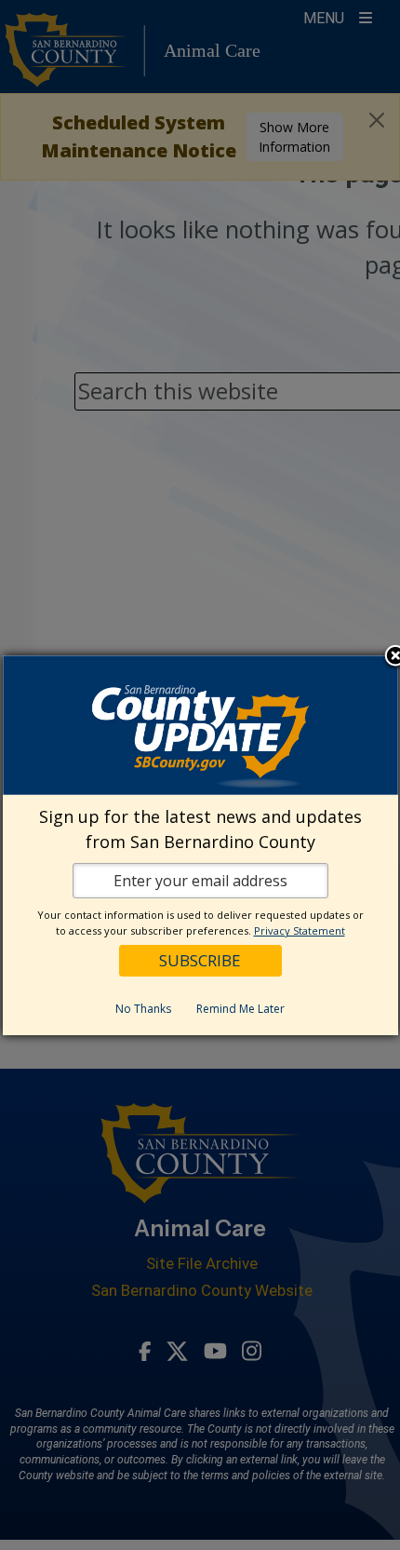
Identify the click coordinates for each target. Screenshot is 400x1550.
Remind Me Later (240, 1009)
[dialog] (200, 845)
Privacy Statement (299, 930)
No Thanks (143, 1009)
